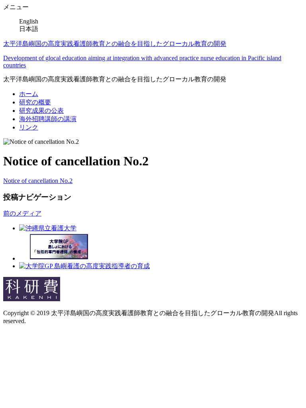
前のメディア (22, 213)
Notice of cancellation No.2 (38, 180)
